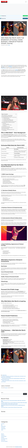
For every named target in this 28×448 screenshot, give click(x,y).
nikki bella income (17, 376)
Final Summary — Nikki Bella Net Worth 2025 (8, 129)
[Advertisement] (14, 9)
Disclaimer (2, 437)
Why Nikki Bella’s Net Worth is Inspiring (7, 127)
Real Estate (4, 123)
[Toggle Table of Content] (15, 114)
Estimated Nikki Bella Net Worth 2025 (7, 116)
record (11, 67)
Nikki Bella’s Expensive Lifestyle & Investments (8, 122)
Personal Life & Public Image (6, 126)
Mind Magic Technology (18, 446)
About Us (2, 433)
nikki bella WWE (8, 377)
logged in (6, 387)
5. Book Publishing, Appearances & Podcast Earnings (9, 121)
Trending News (3, 428)
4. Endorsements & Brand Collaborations (8, 120)
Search (2, 392)
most (3, 66)
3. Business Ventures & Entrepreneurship (8, 119)
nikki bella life (22, 376)
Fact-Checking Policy (4, 438)
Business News (3, 426)
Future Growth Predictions (5, 128)
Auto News (2, 423)
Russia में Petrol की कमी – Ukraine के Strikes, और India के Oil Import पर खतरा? (11, 407)
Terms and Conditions (4, 441)
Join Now (25, 15)
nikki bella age (7, 376)
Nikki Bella (10, 66)
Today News (3, 427)
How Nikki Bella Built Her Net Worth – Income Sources (9, 117)
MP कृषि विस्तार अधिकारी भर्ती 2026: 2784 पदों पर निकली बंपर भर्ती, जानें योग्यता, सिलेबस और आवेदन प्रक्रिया (14, 402)
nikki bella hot (12, 376)
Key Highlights (5, 130)
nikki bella (3, 376)
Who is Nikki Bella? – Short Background (7, 115)
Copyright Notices (3, 436)
